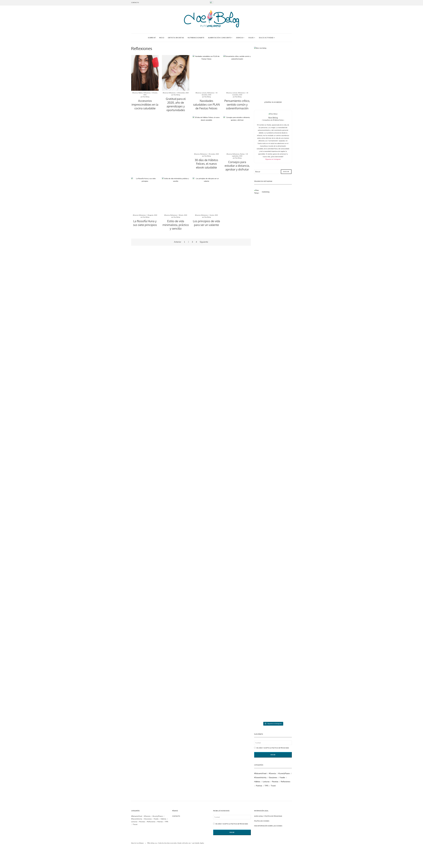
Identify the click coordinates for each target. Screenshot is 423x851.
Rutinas (242, 154)
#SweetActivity (260, 777)
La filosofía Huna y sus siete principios (145, 223)
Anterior (177, 242)
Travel (273, 785)
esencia (239, 37)
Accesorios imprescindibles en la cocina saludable (145, 104)
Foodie (282, 777)
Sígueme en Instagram (273, 159)
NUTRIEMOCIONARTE (196, 37)
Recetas (275, 781)
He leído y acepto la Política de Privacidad (272, 748)
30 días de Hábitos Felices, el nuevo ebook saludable (206, 163)
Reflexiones (147, 93)
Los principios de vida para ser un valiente (206, 223)
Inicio (161, 37)
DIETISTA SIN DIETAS (176, 37)
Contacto (135, 2)
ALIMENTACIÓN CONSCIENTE (219, 37)
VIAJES (251, 37)
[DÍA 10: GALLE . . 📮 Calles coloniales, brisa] (283, 276)
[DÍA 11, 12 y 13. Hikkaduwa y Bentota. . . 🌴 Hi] (263, 267)
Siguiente (204, 242)
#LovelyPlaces (284, 773)
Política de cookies (261, 821)
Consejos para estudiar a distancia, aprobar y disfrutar (237, 165)
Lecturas (204, 93)
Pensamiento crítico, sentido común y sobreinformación (237, 104)
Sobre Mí (152, 37)
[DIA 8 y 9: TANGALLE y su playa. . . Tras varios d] (263, 437)
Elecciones (273, 777)
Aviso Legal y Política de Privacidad (268, 816)
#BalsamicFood (260, 773)
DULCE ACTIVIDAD (266, 37)
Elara (132, 843)
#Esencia (135, 93)
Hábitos (140, 93)
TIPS (266, 785)
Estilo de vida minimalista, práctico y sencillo (175, 224)
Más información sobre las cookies (268, 826)
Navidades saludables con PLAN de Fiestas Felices (206, 104)
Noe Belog (146, 97)
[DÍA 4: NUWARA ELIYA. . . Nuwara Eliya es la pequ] (283, 607)
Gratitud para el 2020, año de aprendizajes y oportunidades (176, 104)
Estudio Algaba (199, 843)
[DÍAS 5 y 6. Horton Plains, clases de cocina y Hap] (263, 619)
